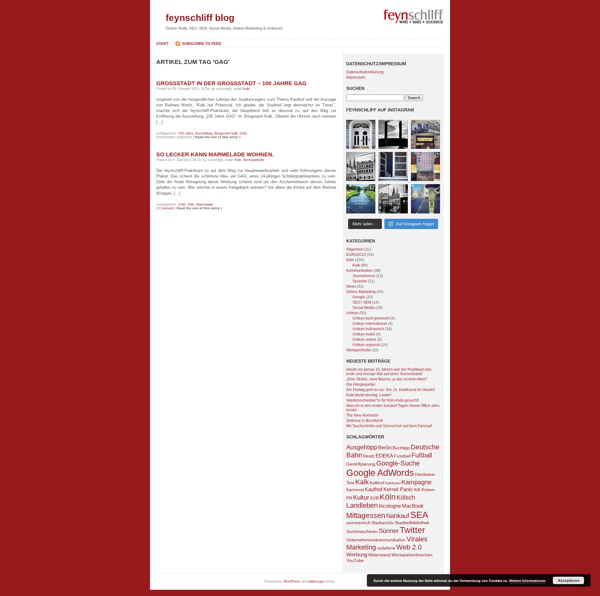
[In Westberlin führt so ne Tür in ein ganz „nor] (360, 134)
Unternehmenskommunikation (376, 539)
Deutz (369, 455)
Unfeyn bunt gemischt (370, 318)
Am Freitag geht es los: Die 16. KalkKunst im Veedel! (390, 390)
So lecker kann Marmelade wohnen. (215, 154)
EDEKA (384, 455)
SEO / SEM (361, 302)
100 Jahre (185, 133)
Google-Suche (398, 463)
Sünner (389, 530)
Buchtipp (401, 447)
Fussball (402, 455)
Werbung (356, 554)
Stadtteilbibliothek (412, 522)
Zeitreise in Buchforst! (364, 420)
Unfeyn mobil (363, 334)
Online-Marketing (361, 292)
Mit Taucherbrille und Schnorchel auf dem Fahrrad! (389, 426)
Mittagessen (365, 515)
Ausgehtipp (361, 447)
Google (358, 297)
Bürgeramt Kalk (226, 133)
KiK (417, 489)
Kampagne (417, 482)
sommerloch (358, 522)
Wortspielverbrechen (412, 554)
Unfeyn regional (366, 345)
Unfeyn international (369, 323)
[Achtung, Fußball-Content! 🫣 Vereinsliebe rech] (425, 166)
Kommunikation (359, 270)
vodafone (386, 547)
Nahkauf (397, 515)
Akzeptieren (568, 580)
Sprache (359, 281)
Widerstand (379, 554)
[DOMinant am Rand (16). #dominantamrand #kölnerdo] (393, 198)
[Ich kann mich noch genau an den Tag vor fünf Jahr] (360, 198)
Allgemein (354, 249)
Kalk (246, 88)
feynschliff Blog (200, 17)
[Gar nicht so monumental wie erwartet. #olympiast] (393, 134)
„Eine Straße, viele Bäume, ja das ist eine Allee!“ (387, 379)
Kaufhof (373, 489)
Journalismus (363, 276)
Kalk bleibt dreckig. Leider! (368, 395)
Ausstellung (203, 133)
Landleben (362, 505)
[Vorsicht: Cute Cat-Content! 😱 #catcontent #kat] (393, 166)
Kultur (361, 497)
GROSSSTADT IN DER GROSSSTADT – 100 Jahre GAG (231, 83)
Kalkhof (377, 482)
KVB (374, 498)
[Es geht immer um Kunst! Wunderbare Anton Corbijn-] (425, 134)
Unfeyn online (364, 339)
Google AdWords (380, 472)
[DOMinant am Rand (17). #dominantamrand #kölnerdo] (360, 166)
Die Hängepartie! (360, 384)
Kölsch (406, 497)
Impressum (355, 77)
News (351, 286)
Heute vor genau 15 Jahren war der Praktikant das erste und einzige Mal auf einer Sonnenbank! (389, 371)
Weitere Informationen (527, 580)
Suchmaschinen (362, 531)
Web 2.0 (409, 547)
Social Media (363, 307)
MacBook (413, 506)
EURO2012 (356, 254)
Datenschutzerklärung (365, 72)
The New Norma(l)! (362, 415)
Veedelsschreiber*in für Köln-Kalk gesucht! (382, 400)
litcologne (390, 506)
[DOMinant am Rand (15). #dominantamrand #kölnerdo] (425, 198)
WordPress (292, 581)
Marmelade (204, 204)
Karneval (355, 489)
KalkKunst (393, 483)
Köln (238, 160)
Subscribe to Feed (201, 44)
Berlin (385, 447)
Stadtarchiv (383, 522)
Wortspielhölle (253, 160)
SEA (419, 515)
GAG (244, 133)
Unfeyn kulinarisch (368, 329)
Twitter (412, 530)
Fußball (422, 455)
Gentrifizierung (360, 464)
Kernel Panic (398, 489)
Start (162, 44)
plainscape (316, 581)
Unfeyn (352, 313)
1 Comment (165, 208)
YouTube (355, 560)
